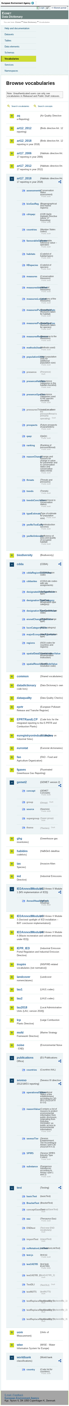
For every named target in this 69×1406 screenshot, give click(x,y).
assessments (33, 190)
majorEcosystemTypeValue (33, 634)
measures (32, 276)
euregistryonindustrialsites (28, 735)
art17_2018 (24, 178)
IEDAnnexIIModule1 (28, 888)
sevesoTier (32, 1138)
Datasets (9, 34)
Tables (8, 40)
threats (30, 480)
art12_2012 (24, 128)
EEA (19, 3)
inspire (21, 964)
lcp (19, 1020)
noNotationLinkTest (33, 1248)
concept (31, 790)
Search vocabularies (20, 106)
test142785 (32, 1264)
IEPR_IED (23, 948)
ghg (19, 838)
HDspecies (32, 265)
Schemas (9, 52)
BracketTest (33, 1203)
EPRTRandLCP (27, 719)
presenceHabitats (33, 381)
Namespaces (11, 70)
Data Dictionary (30, 22)
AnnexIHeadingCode (33, 901)
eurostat (22, 748)
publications (25, 1057)
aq (18, 115)
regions (31, 643)
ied (19, 876)
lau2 (19, 998)
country (31, 1369)
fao (19, 757)
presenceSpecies (33, 394)
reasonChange (33, 456)
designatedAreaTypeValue (33, 592)
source (30, 809)
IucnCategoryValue (33, 627)
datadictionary (26, 685)
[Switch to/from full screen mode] (48, 8)
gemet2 (22, 782)
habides (22, 851)
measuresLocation (33, 299)
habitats (31, 254)
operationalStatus (33, 1092)
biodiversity (25, 555)
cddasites (32, 581)
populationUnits (33, 357)
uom (20, 1332)
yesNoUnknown (33, 536)
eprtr (20, 706)
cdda (20, 564)
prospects (32, 425)
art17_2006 (24, 153)
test (19, 1187)
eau (28, 1218)
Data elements (12, 46)
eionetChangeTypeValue (33, 619)
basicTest (32, 1196)
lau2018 (22, 1007)
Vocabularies (12, 58)
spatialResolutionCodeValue (33, 664)
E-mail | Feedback (14, 1395)
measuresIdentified (33, 287)
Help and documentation (17, 28)
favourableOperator (33, 240)
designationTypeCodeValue (33, 610)
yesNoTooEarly (33, 524)
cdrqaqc (31, 214)
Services (9, 64)
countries (32, 229)
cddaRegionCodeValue (33, 572)
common (23, 676)
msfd (20, 1032)
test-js (30, 1255)
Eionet (18, 22)
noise (20, 1045)
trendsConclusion (33, 500)
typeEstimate (33, 513)
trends (30, 491)
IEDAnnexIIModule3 (28, 916)
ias (19, 863)
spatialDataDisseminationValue (33, 653)
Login (42, 8)
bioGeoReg (33, 203)
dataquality (24, 697)
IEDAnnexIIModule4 (28, 932)
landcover (23, 976)
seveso (22, 1080)
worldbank (24, 1357)
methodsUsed (33, 347)
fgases (21, 769)
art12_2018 (24, 140)
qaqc (29, 436)
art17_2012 (24, 165)
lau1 (19, 989)
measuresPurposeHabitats (33, 310)
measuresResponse (33, 336)
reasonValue (33, 1109)
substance (32, 1166)
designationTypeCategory (33, 600)
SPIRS (30, 1153)
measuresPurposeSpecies (33, 323)
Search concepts (45, 106)
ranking (31, 445)
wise (20, 1344)
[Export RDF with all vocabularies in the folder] (59, 182)
